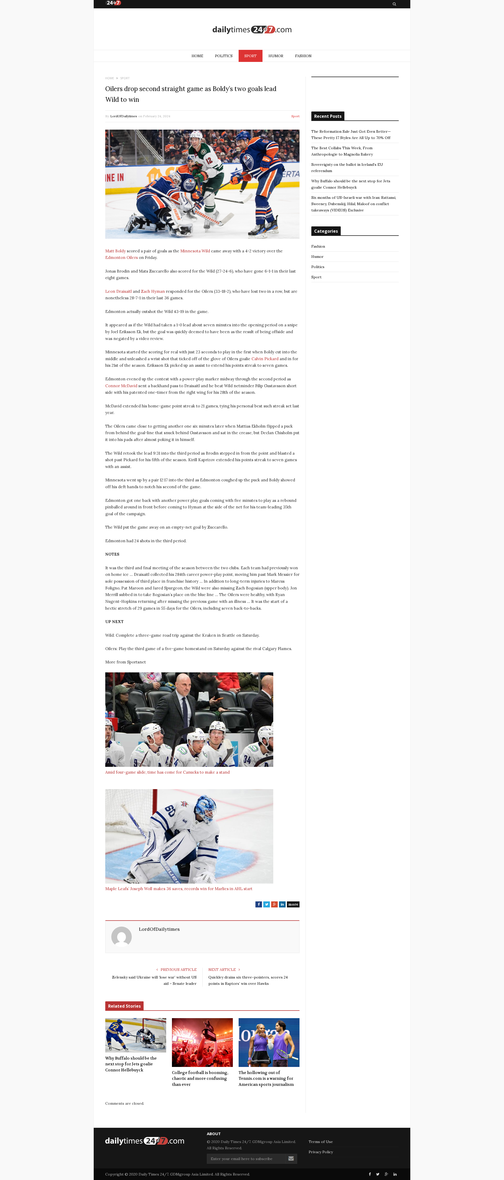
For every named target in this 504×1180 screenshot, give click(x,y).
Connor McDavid (121, 385)
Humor (276, 56)
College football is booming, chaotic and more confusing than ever (200, 1078)
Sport (250, 56)
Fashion (303, 56)
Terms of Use (321, 1141)
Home (197, 56)
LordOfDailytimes (123, 116)
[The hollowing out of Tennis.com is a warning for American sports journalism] (269, 1042)
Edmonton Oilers (121, 257)
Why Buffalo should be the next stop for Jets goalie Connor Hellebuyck (131, 1064)
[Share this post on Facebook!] (370, 1174)
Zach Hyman (153, 291)
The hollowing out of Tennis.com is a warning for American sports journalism (266, 1078)
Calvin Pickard (265, 358)
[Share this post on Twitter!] (378, 1174)
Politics (224, 56)
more (293, 904)
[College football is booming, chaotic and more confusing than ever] (202, 1042)
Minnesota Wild (195, 250)
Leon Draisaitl (118, 291)
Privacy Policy (321, 1152)
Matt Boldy (115, 250)
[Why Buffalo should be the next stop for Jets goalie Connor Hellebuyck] (135, 1035)
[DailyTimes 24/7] (252, 29)
